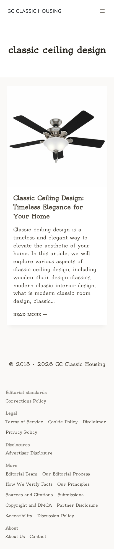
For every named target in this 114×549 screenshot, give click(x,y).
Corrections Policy (26, 401)
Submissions (70, 494)
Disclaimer (94, 421)
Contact (38, 536)
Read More (30, 314)
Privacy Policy (21, 432)
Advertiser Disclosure (29, 453)
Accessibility (19, 515)
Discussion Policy (55, 515)
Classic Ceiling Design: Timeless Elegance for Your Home (48, 207)
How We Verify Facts (29, 484)
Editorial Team (21, 474)
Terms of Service (24, 421)
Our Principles (73, 484)
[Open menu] (102, 11)
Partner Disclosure (77, 505)
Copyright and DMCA (29, 505)
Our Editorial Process (66, 474)
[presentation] (57, 136)
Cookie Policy (63, 421)
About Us (15, 536)
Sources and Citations (29, 494)
